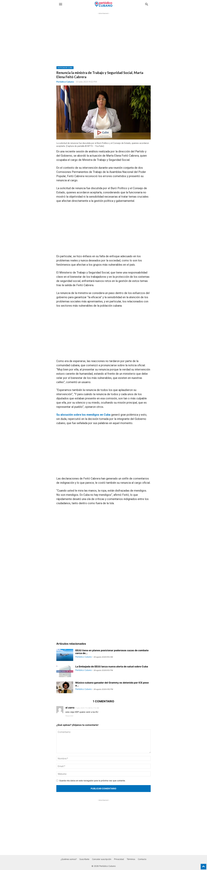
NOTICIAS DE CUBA (65, 68)
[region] (103, 41)
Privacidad (119, 859)
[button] (60, 4)
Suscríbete (84, 859)
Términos (131, 859)
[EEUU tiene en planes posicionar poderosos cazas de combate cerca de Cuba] (64, 655)
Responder (69, 716)
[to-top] (203, 865)
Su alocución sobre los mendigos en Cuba (83, 414)
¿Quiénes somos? (69, 859)
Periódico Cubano (65, 81)
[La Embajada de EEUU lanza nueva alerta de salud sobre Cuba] (64, 671)
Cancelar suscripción (101, 859)
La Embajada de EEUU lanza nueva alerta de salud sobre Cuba (111, 666)
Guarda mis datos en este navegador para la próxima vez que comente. (92, 780)
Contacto (142, 859)
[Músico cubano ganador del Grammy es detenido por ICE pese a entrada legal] (64, 687)
